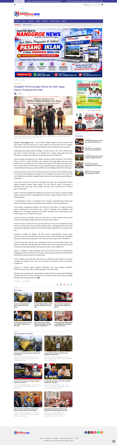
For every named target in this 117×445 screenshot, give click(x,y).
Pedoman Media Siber (66, 438)
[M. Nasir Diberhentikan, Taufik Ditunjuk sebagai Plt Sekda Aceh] (43, 297)
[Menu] (15, 4)
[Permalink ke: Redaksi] (15, 93)
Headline (17, 25)
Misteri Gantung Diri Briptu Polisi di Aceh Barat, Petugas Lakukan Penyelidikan (42, 324)
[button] (98, 4)
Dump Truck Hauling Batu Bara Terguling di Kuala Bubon (26, 1)
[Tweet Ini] (61, 285)
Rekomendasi (27, 25)
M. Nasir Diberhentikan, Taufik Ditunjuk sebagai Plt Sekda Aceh (43, 305)
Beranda (17, 21)
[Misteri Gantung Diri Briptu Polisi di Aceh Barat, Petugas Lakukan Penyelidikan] (43, 316)
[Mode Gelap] (102, 4)
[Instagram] (95, 432)
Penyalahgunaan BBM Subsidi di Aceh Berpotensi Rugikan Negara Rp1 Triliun (63, 324)
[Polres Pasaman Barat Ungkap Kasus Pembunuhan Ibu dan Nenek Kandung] (79, 165)
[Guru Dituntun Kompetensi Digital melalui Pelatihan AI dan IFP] (63, 297)
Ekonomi (45, 21)
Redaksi (19, 93)
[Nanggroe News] (27, 13)
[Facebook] (85, 432)
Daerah (38, 21)
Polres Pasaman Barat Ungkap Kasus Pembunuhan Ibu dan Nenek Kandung (71, 1)
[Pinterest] (92, 432)
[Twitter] (89, 432)
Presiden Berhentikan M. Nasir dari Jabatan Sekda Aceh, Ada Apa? (23, 324)
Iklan (76, 438)
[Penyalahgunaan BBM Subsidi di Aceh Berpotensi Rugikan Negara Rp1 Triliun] (63, 316)
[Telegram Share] (67, 285)
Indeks (64, 21)
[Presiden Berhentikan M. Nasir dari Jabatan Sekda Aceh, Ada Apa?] (23, 316)
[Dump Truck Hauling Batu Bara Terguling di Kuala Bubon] (23, 297)
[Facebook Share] (57, 285)
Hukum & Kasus (55, 21)
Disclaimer (48, 438)
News (24, 21)
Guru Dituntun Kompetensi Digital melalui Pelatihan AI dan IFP (62, 305)
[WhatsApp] (98, 432)
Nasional (30, 21)
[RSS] (101, 432)
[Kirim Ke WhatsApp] (71, 285)
